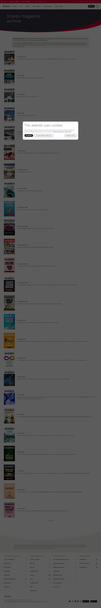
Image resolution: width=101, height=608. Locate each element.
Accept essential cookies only (43, 135)
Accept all (28, 135)
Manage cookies (70, 135)
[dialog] (50, 131)
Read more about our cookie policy (62, 131)
